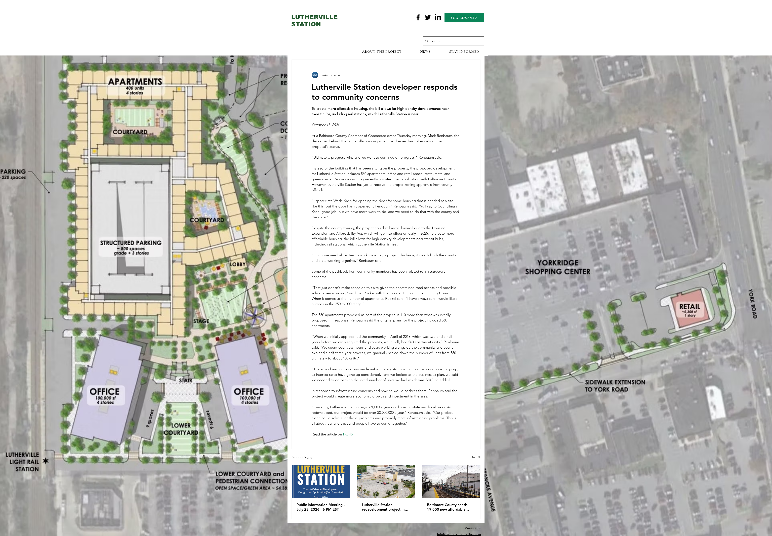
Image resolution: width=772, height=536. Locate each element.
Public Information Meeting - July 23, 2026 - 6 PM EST (321, 507)
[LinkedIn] (438, 17)
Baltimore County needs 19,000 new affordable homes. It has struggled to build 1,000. (449, 507)
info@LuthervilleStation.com (459, 534)
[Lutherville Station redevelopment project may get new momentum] (386, 481)
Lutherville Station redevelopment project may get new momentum (385, 507)
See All (476, 457)
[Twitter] (428, 17)
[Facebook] (418, 17)
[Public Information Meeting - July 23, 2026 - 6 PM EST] (321, 481)
